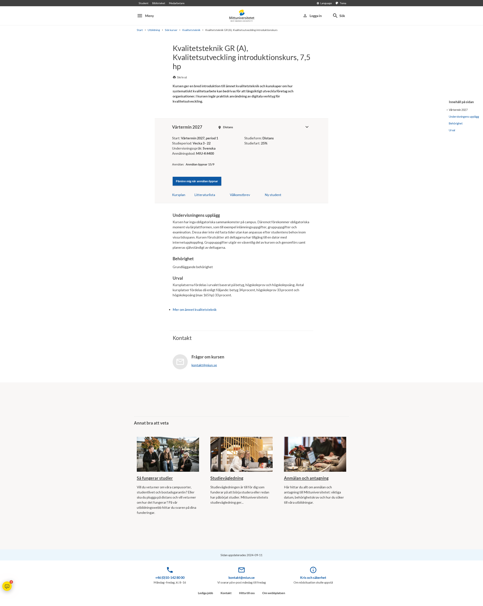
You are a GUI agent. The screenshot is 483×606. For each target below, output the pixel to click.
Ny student (273, 195)
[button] (7, 586)
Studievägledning (226, 478)
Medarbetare (177, 3)
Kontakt (226, 593)
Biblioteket (158, 3)
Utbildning (154, 30)
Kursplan (178, 195)
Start (140, 30)
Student (143, 3)
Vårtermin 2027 (458, 109)
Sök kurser (171, 30)
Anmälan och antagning (306, 478)
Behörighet (456, 123)
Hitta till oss (247, 593)
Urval (452, 130)
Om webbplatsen (273, 593)
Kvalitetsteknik (191, 30)
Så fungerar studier (155, 478)
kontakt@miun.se (241, 577)
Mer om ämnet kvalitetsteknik (195, 309)
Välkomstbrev (240, 195)
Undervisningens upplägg (464, 116)
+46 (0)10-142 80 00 (170, 577)
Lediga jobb (205, 593)
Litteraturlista (204, 195)
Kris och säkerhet (313, 577)
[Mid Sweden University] (241, 15)
